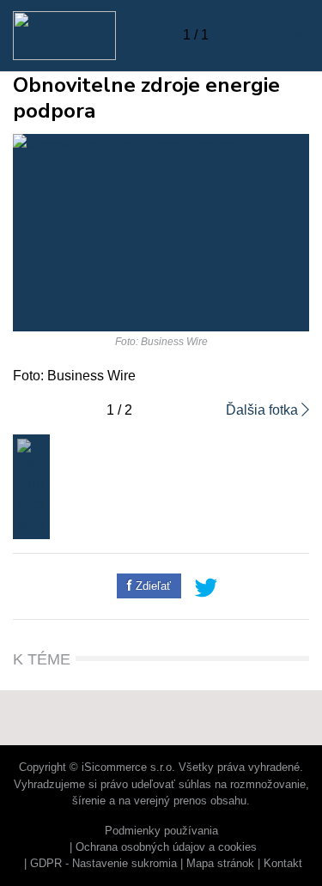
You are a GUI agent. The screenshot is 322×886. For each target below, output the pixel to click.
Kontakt (283, 863)
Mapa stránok (220, 863)
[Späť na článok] (299, 35)
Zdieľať (151, 586)
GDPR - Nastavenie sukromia (103, 863)
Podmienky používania (161, 830)
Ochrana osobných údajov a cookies (166, 846)
